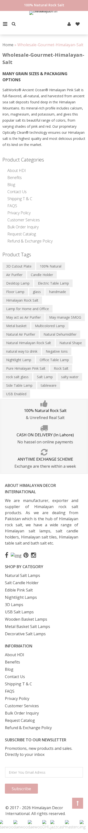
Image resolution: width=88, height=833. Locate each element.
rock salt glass (17, 377)
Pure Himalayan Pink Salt (25, 368)
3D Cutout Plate (19, 266)
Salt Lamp (45, 377)
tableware (48, 385)
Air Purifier (14, 274)
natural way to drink (21, 351)
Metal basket (16, 325)
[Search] (14, 24)
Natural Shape (70, 342)
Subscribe (21, 788)
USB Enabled (16, 394)
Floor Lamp (15, 291)
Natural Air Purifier (20, 334)
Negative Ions (57, 351)
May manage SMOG (65, 317)
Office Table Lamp (54, 360)
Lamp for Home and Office (27, 308)
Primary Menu (5, 24)
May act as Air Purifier (23, 317)
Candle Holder (42, 274)
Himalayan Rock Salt (22, 300)
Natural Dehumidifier (60, 334)
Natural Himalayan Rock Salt (28, 342)
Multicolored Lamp (50, 325)
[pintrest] (69, 24)
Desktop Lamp (18, 283)
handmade (57, 291)
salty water (69, 377)
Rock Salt (61, 368)
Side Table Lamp (19, 385)
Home (7, 44)
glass (37, 291)
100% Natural (50, 266)
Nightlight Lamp (18, 360)
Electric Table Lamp (53, 283)
